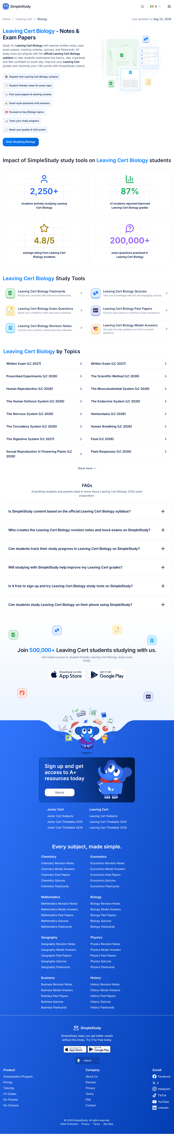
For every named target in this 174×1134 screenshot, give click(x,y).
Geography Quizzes (53, 961)
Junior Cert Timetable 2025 (65, 821)
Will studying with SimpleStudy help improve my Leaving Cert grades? (65, 567)
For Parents (10, 1099)
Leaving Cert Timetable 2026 (108, 827)
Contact (91, 1105)
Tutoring (8, 1088)
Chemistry (48, 856)
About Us (92, 1076)
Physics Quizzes (100, 961)
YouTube (163, 1101)
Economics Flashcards (104, 886)
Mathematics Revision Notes (59, 903)
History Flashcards (102, 1007)
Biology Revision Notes (105, 903)
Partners (91, 1082)
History (95, 978)
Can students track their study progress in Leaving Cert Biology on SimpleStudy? (74, 549)
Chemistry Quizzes (53, 880)
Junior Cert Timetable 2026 (65, 827)
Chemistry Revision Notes (57, 863)
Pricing (7, 1082)
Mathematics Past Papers (57, 915)
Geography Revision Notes (58, 944)
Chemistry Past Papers (55, 874)
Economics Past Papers (105, 874)
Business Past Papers (54, 996)
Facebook (164, 1076)
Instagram (164, 1089)
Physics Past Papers (103, 955)
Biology (42, 19)
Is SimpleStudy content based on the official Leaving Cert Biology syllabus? (69, 511)
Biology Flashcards (102, 926)
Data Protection (69, 1123)
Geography (49, 937)
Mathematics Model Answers (59, 909)
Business (48, 978)
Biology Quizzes (100, 921)
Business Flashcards (54, 1007)
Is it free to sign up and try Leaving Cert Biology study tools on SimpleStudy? (70, 586)
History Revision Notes (104, 984)
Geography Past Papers (56, 955)
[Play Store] (107, 675)
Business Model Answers (57, 990)
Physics (96, 937)
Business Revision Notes (56, 984)
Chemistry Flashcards (55, 886)
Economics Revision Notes (107, 863)
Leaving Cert (24, 19)
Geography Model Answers (58, 949)
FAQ (88, 1099)
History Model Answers (105, 990)
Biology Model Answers (105, 909)
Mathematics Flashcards (56, 926)
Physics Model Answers (105, 949)
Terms (89, 1093)
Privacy (90, 1088)
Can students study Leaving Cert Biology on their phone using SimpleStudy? (70, 605)
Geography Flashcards (55, 967)
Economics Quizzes (103, 880)
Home (6, 19)
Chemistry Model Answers (58, 869)
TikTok (162, 1095)
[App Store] (66, 675)
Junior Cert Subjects (60, 816)
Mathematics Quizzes (54, 921)
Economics (98, 856)
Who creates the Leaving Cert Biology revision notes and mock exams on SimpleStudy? (79, 530)
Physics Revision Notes (105, 944)
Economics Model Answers (107, 869)
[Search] (142, 6)
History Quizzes (100, 1001)
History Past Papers (103, 996)
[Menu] (169, 6)
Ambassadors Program (18, 1076)
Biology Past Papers (103, 915)
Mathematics (50, 897)
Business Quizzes (52, 1001)
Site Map (108, 1123)
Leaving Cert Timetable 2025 (108, 821)
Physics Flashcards (102, 967)
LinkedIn (163, 1107)
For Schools (11, 1105)
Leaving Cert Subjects (103, 816)
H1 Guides (9, 1093)
